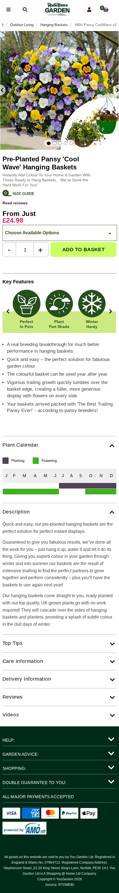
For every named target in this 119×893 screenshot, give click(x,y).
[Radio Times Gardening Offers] (57, 14)
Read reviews (15, 203)
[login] (89, 9)
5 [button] (71, 143)
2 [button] (54, 143)
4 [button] (66, 143)
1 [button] (49, 143)
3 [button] (60, 143)
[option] (59, 90)
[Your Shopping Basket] (105, 9)
